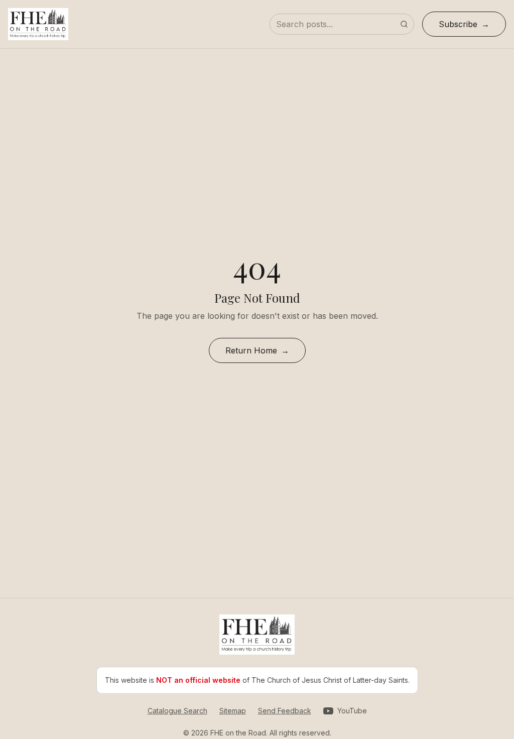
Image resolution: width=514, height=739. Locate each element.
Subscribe (458, 24)
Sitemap (232, 710)
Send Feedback (284, 710)
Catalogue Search (177, 710)
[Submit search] (404, 24)
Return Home (251, 350)
